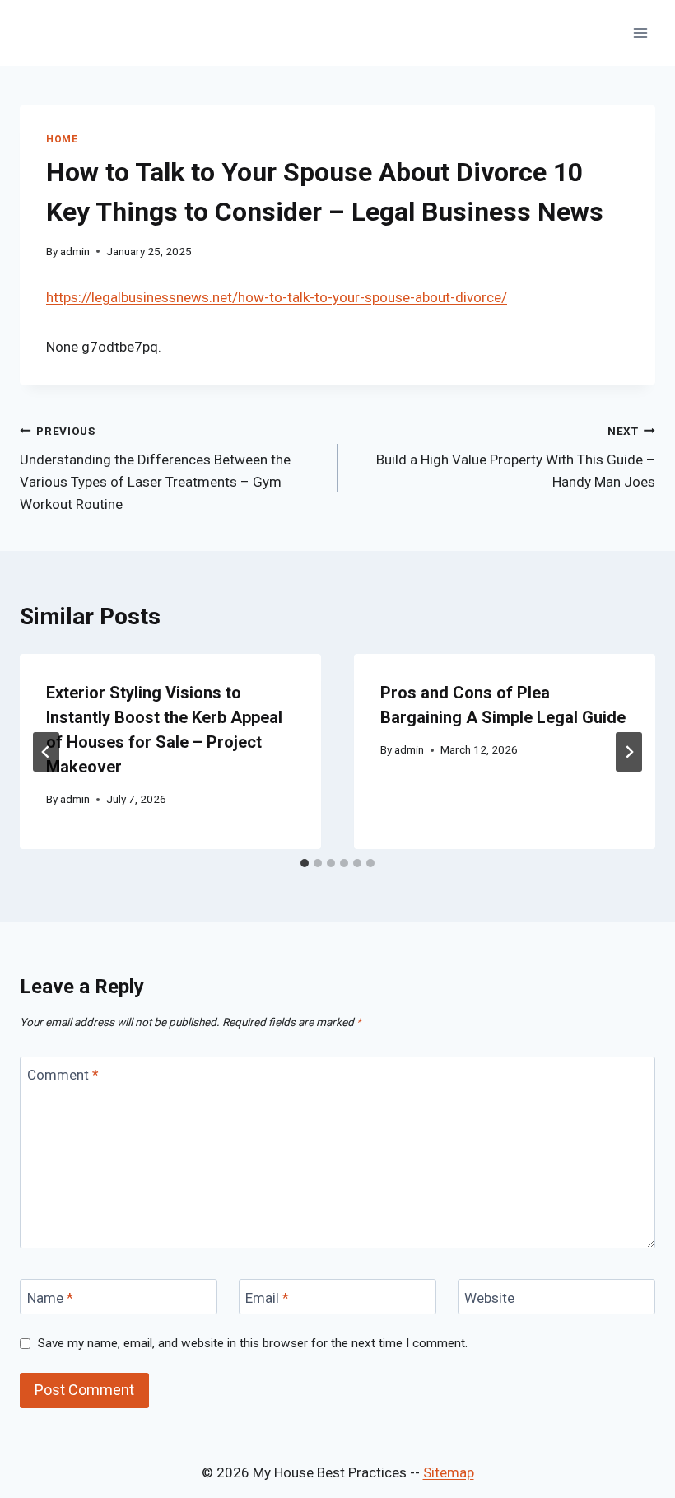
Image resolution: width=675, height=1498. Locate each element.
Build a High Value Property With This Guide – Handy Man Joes (515, 457)
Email (267, 1297)
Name (50, 1297)
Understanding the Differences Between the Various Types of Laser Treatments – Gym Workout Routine (155, 468)
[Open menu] (640, 32)
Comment (63, 1074)
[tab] (304, 863)
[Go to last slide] (46, 752)
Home (61, 139)
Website (489, 1297)
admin (75, 251)
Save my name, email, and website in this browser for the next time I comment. (253, 1343)
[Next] (629, 752)
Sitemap (448, 1472)
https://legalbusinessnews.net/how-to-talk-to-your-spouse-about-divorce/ (276, 297)
